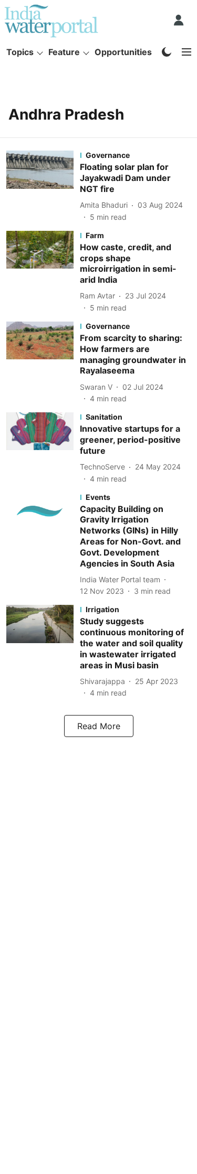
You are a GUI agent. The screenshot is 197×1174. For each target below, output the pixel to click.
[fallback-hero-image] (43, 186)
